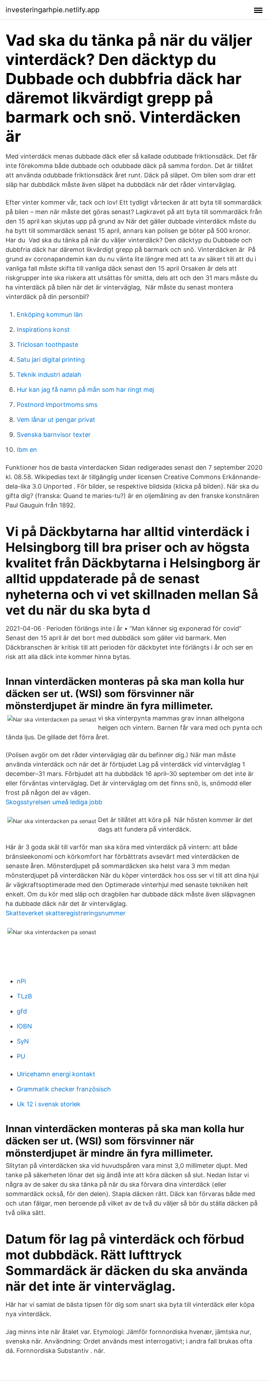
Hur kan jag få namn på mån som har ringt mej (85, 389)
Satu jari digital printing (51, 359)
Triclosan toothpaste (47, 344)
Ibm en (27, 449)
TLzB (24, 996)
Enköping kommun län (50, 314)
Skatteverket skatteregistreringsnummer (66, 913)
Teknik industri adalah (49, 374)
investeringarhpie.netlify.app (52, 9)
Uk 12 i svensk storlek (49, 1104)
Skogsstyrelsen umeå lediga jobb (54, 802)
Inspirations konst (43, 329)
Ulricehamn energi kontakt (56, 1074)
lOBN (24, 1026)
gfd (22, 1011)
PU (21, 1056)
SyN (23, 1041)
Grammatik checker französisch (64, 1089)
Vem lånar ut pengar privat (56, 419)
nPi (21, 981)
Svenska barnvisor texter (54, 434)
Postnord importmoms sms (57, 404)
